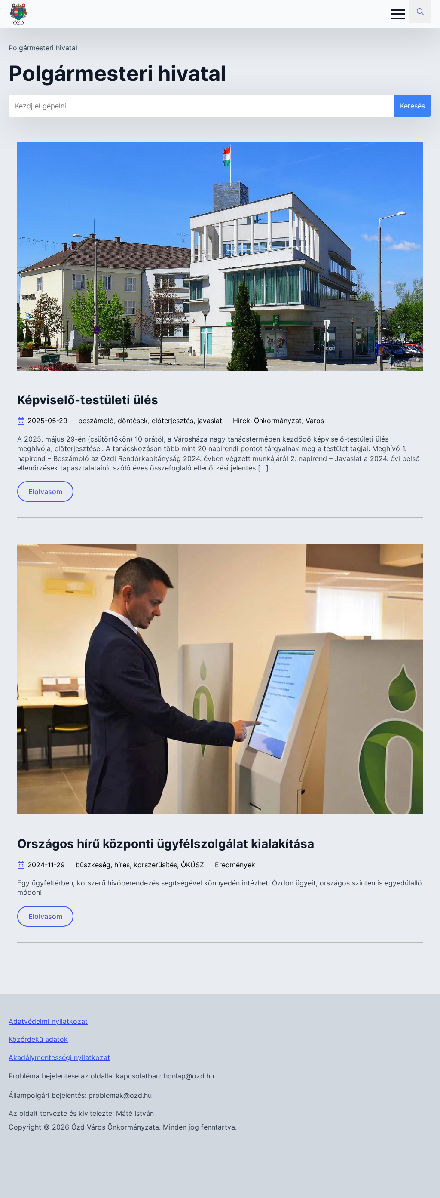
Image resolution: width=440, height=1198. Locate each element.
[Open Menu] (398, 14)
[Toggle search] (420, 11)
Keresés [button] (412, 105)
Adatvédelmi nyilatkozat (48, 1021)
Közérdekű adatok (38, 1039)
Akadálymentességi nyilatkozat (59, 1057)
